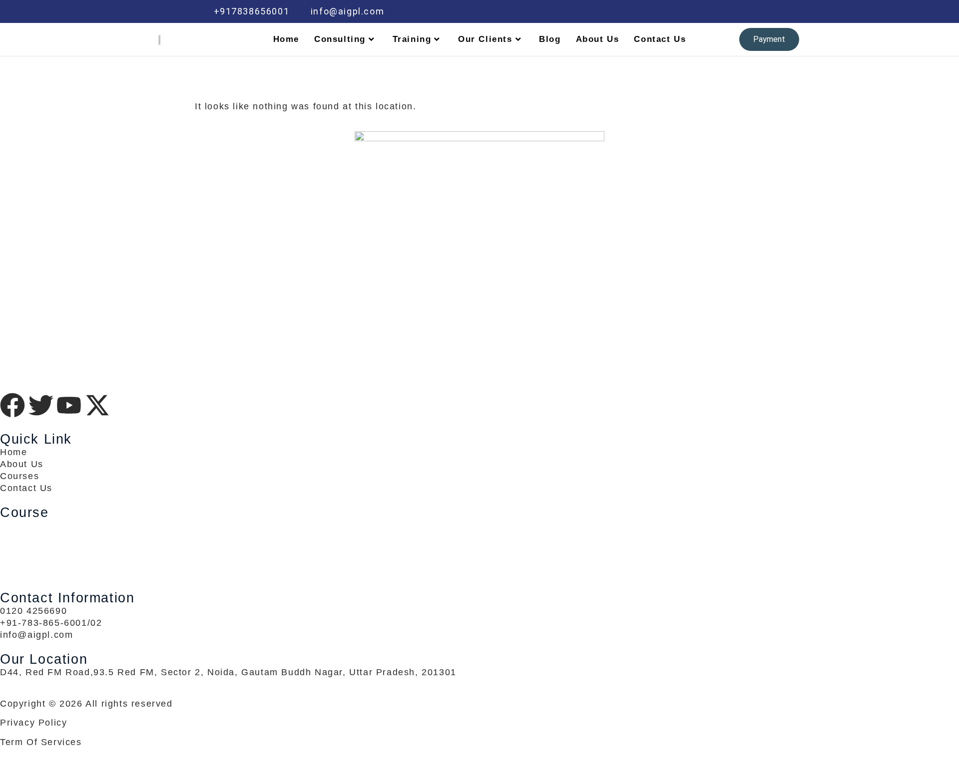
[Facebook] (663, 11)
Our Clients (485, 39)
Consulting (340, 39)
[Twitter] (684, 11)
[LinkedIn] (706, 11)
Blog (549, 39)
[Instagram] (748, 11)
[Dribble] (727, 11)
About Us (597, 39)
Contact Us (660, 39)
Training (412, 39)
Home (286, 39)
